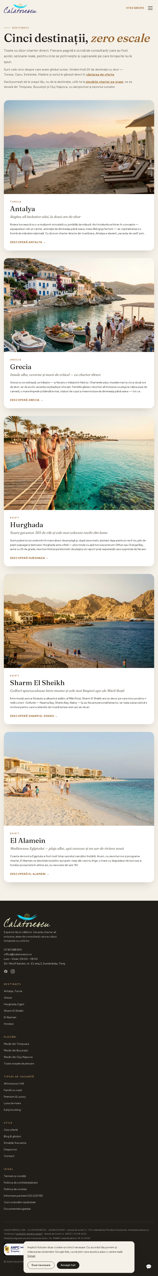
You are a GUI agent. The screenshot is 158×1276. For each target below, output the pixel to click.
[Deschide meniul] (150, 8)
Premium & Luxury (15, 1096)
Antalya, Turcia (13, 991)
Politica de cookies (15, 1189)
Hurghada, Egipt (14, 1004)
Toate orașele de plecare (19, 1063)
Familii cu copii (13, 1090)
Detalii (31, 1256)
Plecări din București (16, 1050)
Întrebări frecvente (15, 1143)
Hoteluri (9, 1024)
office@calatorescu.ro (18, 954)
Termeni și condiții (15, 1176)
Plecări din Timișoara (16, 1044)
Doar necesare (41, 1265)
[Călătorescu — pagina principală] (20, 8)
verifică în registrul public (29, 1233)
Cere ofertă (11, 1130)
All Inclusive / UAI (14, 1083)
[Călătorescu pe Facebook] (6, 971)
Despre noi (10, 1149)
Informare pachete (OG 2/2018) (23, 1195)
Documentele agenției (17, 1208)
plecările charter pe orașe (104, 82)
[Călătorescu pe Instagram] (13, 971)
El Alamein (10, 1017)
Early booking (12, 1109)
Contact (9, 1156)
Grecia (8, 997)
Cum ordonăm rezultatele (19, 1202)
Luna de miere (12, 1103)
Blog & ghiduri (12, 1136)
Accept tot (68, 1265)
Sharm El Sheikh (14, 1010)
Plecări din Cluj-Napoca (18, 1057)
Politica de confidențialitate (21, 1182)
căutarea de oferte (100, 74)
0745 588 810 (135, 8)
